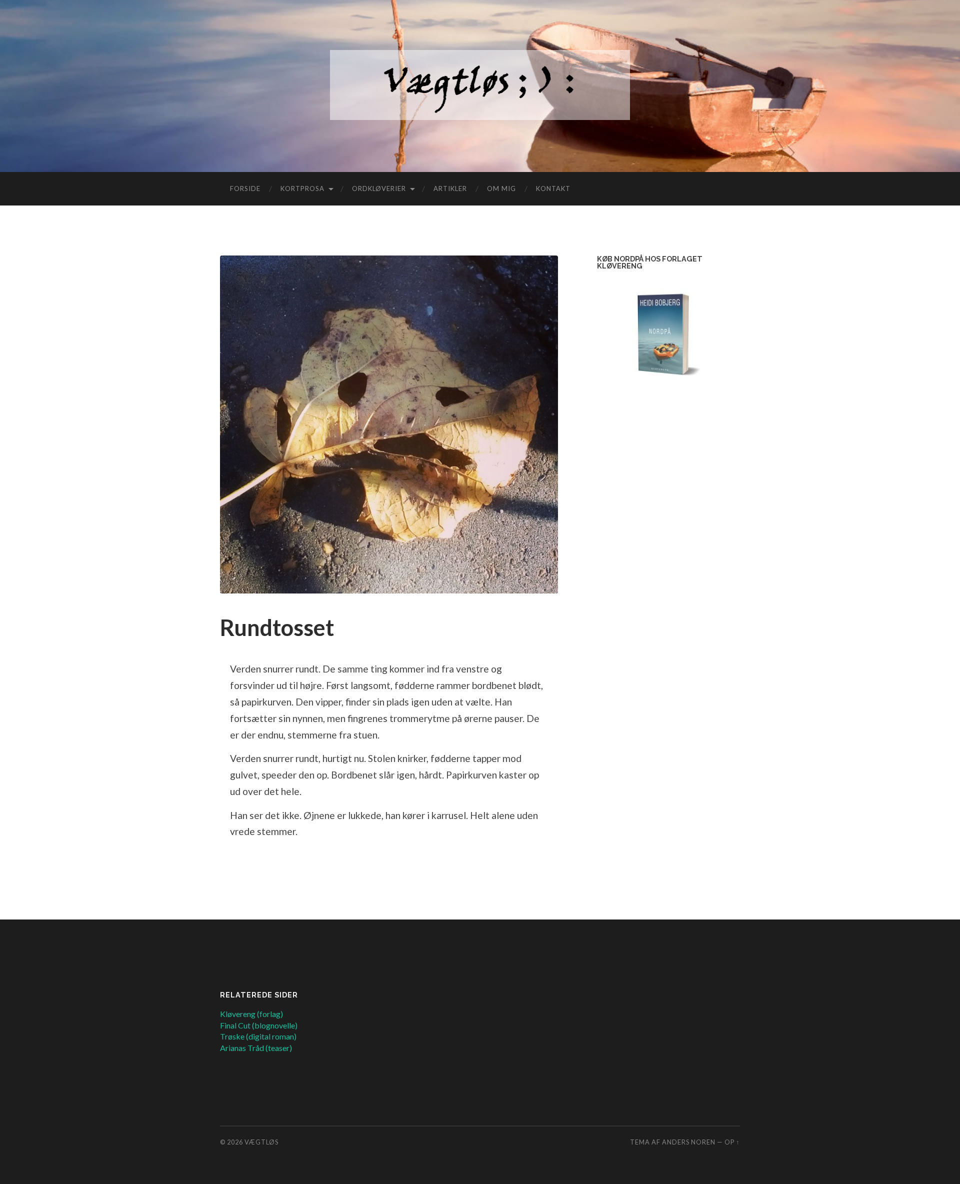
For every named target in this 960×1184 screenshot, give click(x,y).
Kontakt (553, 188)
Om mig (501, 188)
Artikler (450, 188)
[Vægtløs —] (480, 85)
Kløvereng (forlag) (251, 1013)
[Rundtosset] (389, 425)
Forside (245, 188)
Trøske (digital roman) (258, 1036)
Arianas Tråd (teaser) (256, 1047)
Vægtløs (261, 1142)
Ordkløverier (379, 188)
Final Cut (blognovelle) (259, 1025)
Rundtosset (277, 627)
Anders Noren (689, 1142)
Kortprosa (302, 188)
